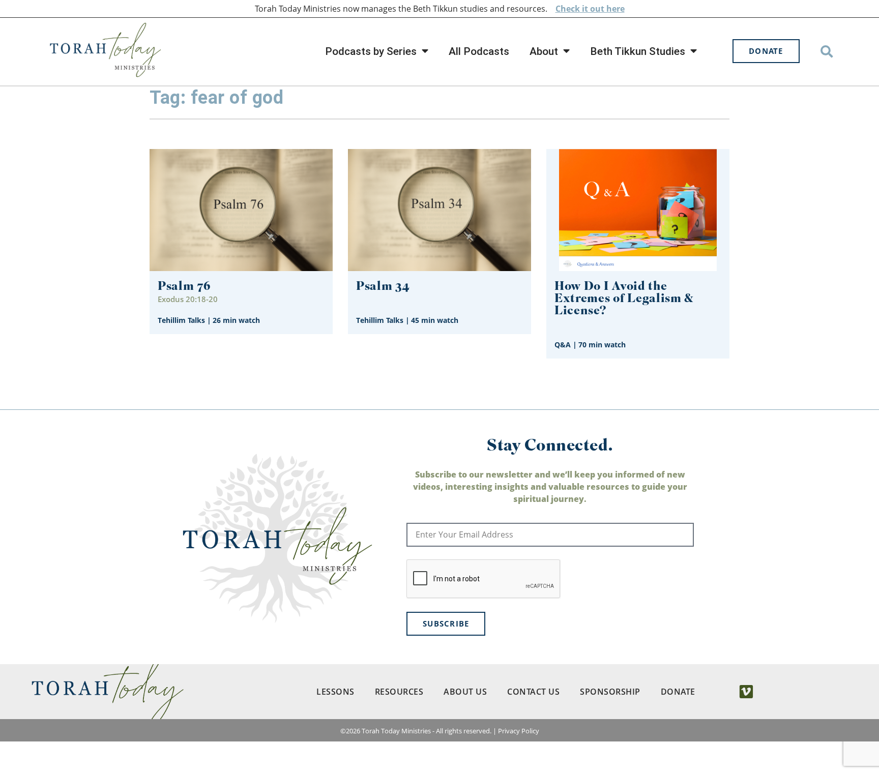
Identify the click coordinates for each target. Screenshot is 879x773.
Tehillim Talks (181, 320)
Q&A (562, 344)
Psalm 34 (383, 287)
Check (567, 8)
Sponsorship (610, 691)
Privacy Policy (518, 730)
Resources (399, 691)
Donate (678, 691)
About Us (465, 691)
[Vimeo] (746, 691)
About (544, 51)
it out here (602, 8)
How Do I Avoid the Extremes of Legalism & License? (624, 299)
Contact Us (533, 691)
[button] (826, 51)
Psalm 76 (184, 287)
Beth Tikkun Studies (637, 51)
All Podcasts (479, 51)
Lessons (335, 691)
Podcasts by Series (371, 51)
